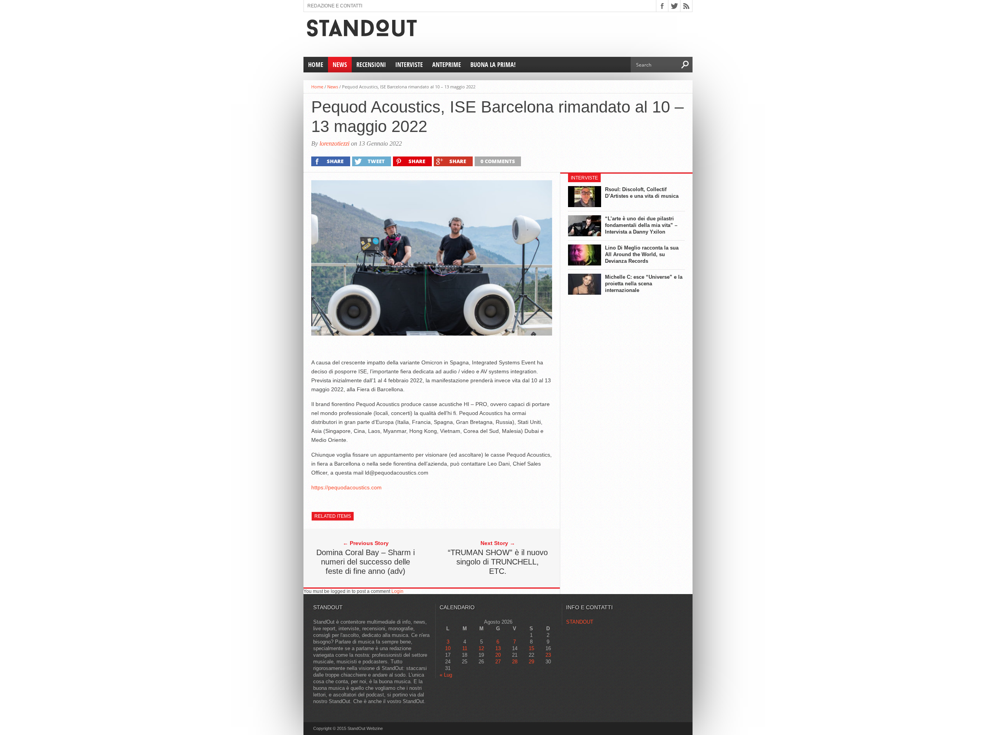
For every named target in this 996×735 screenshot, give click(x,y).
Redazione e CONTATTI (334, 6)
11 (464, 648)
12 (481, 648)
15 (531, 648)
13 (498, 648)
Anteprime (446, 64)
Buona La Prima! (493, 64)
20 (498, 655)
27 (498, 662)
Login (397, 591)
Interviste (409, 64)
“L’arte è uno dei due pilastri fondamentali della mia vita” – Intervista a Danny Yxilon (641, 225)
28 (514, 662)
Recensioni (371, 64)
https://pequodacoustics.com (346, 487)
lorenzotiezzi (334, 143)
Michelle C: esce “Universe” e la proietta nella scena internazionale (643, 283)
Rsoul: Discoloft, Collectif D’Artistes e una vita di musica (642, 192)
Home (315, 64)
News (340, 64)
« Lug (446, 675)
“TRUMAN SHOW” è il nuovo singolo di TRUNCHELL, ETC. (498, 561)
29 (531, 662)
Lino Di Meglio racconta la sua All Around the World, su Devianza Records (642, 254)
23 (548, 655)
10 (448, 648)
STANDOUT (579, 622)
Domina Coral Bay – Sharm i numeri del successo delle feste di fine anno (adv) (365, 561)
